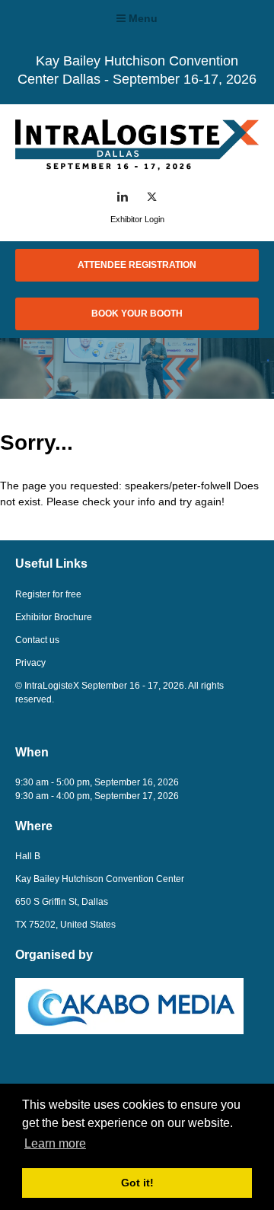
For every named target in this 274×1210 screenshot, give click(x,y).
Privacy (30, 663)
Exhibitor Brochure (53, 617)
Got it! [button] (137, 1183)
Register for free (48, 594)
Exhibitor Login (137, 219)
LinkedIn (123, 196)
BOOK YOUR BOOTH (137, 313)
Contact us (37, 640)
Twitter (152, 196)
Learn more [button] (55, 1143)
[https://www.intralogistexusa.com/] (137, 166)
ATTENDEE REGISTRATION (137, 265)
